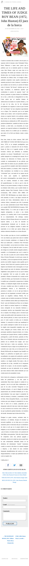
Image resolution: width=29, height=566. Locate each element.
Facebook (8, 465)
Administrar (24, 558)
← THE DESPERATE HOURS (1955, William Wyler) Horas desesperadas (8, 540)
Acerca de (5, 558)
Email (21, 465)
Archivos (14, 558)
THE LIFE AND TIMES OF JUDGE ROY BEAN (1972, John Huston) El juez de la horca (14, 17)
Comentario (6, 511)
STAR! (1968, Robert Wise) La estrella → (20, 537)
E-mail (9, 504)
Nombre (5, 498)
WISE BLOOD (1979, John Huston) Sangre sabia (14, 477)
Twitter (14, 465)
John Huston (14, 31)
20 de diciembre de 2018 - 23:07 (14, 28)
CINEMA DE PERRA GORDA (13, 2)
